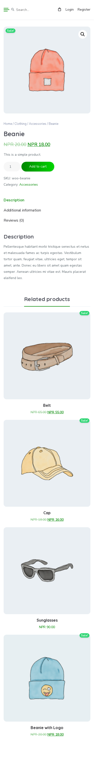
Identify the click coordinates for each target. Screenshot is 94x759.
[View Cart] (59, 10)
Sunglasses (47, 620)
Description (14, 200)
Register (84, 9)
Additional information (22, 210)
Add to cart (38, 166)
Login (70, 9)
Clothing (20, 124)
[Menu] (6, 9)
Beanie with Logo (47, 727)
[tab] (47, 200)
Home (8, 124)
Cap (47, 512)
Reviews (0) (14, 220)
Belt (47, 405)
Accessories (37, 124)
